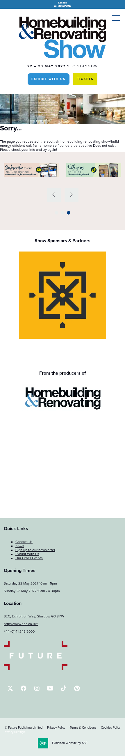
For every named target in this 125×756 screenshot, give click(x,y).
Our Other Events (29, 558)
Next (71, 195)
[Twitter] (10, 688)
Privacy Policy (56, 728)
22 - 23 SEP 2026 (62, 4)
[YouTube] (50, 688)
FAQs (19, 546)
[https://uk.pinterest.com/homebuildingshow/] (77, 688)
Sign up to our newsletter (35, 550)
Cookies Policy (110, 728)
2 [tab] (62, 213)
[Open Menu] (116, 18)
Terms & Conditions (83, 728)
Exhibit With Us (48, 79)
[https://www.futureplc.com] (35, 669)
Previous (54, 195)
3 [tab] (68, 213)
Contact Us (24, 542)
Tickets (85, 79)
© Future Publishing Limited (23, 728)
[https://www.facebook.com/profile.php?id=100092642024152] (23, 688)
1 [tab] (56, 213)
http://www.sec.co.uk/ (21, 624)
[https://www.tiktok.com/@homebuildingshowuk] (63, 688)
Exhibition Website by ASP (69, 743)
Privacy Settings (14, 732)
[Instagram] (37, 688)
